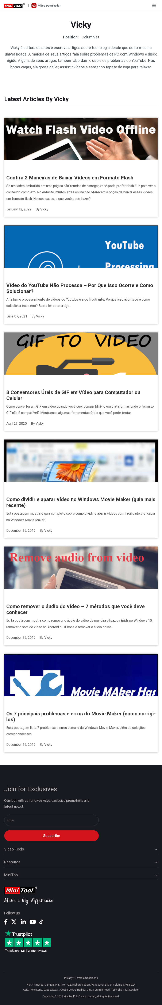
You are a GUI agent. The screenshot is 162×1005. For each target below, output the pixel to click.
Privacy (68, 978)
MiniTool (11, 875)
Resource (12, 862)
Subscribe (51, 835)
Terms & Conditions (86, 978)
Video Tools (14, 849)
